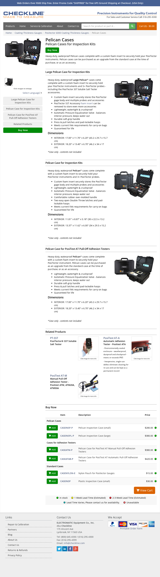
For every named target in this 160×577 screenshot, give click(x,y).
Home (23, 26)
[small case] (9, 81)
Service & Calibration (41, 26)
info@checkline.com (74, 543)
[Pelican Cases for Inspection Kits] (22, 56)
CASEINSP (65, 481)
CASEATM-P (66, 449)
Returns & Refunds (18, 550)
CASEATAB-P (66, 458)
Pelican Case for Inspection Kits (23, 108)
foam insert (87, 103)
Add (53, 427)
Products (10, 26)
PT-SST (54, 338)
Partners (12, 529)
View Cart (145, 490)
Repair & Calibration (18, 524)
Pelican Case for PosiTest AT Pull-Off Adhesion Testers (23, 116)
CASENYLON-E (67, 473)
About (60, 26)
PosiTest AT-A (111, 338)
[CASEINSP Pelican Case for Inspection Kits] (133, 183)
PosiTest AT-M (58, 375)
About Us (12, 539)
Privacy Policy (15, 555)
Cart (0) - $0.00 (146, 26)
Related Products (23, 124)
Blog (10, 534)
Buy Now (23, 130)
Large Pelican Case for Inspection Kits (23, 101)
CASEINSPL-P (67, 435)
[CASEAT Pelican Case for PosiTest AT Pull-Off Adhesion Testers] (133, 269)
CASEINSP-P (66, 427)
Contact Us (73, 26)
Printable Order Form (131, 528)
